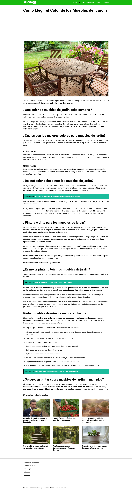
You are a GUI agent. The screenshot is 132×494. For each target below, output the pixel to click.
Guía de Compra (88, 2)
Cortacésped (72, 2)
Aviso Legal (27, 469)
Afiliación (27, 472)
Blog (98, 2)
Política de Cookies (30, 466)
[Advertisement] (66, 27)
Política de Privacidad (31, 463)
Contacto (105, 2)
